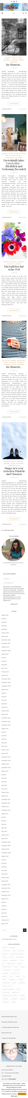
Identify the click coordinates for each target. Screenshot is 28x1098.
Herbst (18, 976)
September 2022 (6, 767)
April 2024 (4, 703)
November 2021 (6, 803)
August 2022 (5, 771)
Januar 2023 (5, 753)
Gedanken (20, 261)
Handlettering (10, 155)
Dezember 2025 (6, 640)
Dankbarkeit (14, 960)
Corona (5, 960)
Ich (14, 264)
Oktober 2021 (5, 806)
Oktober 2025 (5, 647)
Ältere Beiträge (8, 530)
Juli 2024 (4, 693)
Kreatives (22, 982)
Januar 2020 (5, 881)
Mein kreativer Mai (6, 1032)
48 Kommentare (22, 217)
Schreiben (11, 465)
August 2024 (5, 689)
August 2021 (5, 813)
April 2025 (4, 664)
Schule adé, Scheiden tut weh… (10, 1022)
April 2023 (4, 742)
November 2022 (6, 760)
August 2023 (5, 728)
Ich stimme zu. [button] (22, 1094)
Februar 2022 (5, 792)
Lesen (18, 989)
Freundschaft (7, 970)
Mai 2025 (4, 661)
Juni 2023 (4, 735)
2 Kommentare (22, 109)
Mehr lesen (14, 1096)
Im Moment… (14, 64)
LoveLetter (6, 992)
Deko (22, 960)
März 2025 (4, 668)
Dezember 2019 (6, 884)
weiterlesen (14, 103)
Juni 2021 (4, 820)
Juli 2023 (4, 732)
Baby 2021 (21, 950)
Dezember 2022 (6, 757)
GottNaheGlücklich (6, 1076)
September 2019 (6, 895)
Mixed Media (10, 157)
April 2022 (4, 785)
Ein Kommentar (22, 417)
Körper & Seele (7, 986)
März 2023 (4, 746)
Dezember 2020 (6, 842)
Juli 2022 (4, 774)
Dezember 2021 (6, 799)
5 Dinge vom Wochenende (9, 1038)
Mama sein (15, 992)
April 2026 (4, 629)
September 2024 (6, 686)
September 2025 (6, 650)
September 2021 (6, 810)
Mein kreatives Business (10, 995)
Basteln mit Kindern (9, 360)
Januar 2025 (5, 675)
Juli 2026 (4, 618)
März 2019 (4, 916)
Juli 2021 (4, 817)
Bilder (11, 153)
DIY (4, 963)
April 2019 (4, 913)
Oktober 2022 (5, 764)
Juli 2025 (4, 657)
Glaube (23, 153)
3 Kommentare (22, 524)
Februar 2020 (5, 877)
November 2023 (6, 721)
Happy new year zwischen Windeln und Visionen (14, 471)
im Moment (12, 979)
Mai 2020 (4, 867)
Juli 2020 (4, 859)
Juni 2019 (4, 906)
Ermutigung (11, 963)
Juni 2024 (4, 696)
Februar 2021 (5, 835)
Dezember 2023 (6, 718)
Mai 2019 (4, 909)
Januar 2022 (5, 796)
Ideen (4, 979)
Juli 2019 (4, 902)
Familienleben (7, 966)
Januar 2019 (5, 923)
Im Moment (7, 60)
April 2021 (4, 828)
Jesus (14, 982)
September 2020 (6, 852)
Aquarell (8, 58)
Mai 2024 (4, 700)
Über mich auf (9, 1079)
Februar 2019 (5, 920)
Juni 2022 (4, 778)
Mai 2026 (4, 625)
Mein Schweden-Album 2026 (9, 1016)
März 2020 (4, 874)
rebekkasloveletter (7, 109)
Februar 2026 (5, 633)
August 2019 (5, 898)
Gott (11, 976)
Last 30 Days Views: (7, 939)
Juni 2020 (4, 863)
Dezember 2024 (6, 679)
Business (17, 153)
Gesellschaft (15, 973)
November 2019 (6, 888)
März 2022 (4, 789)
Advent (5, 947)
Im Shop (19, 155)
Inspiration (6, 982)
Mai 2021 (4, 824)
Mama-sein (14, 62)
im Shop (20, 979)
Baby (14, 950)
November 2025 (6, 643)
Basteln (5, 954)
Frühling (13, 261)
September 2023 (6, 725)
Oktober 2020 (5, 849)
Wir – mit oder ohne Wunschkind (10, 1073)
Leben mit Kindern (18, 60)
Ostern (22, 995)
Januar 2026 (5, 636)
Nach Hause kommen (7, 1070)
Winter (17, 465)
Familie (14, 58)
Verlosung (18, 157)
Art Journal (6, 950)
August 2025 (5, 654)
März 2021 (4, 831)
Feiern (20, 58)
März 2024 (4, 707)
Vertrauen (6, 1002)
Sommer (22, 998)
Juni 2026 (4, 622)
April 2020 (4, 870)
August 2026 (5, 615)
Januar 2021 (5, 838)
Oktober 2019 (5, 891)
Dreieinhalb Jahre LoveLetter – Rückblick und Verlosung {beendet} (14, 165)
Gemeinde (7, 463)
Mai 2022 (4, 781)
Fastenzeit (13, 362)
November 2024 (6, 682)
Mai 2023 (4, 739)
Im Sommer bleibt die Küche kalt (10, 1027)
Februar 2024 (5, 711)
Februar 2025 (5, 672)
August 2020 (5, 856)
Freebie (23, 966)
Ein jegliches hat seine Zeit (14, 268)
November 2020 (6, 845)
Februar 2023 (5, 750)
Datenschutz (6, 600)
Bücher (11, 957)
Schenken (5, 998)
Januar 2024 (5, 714)
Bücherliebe (21, 360)
